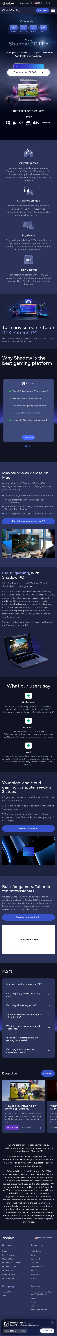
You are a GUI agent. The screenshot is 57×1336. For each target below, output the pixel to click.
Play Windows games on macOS (28, 521)
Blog (33, 1255)
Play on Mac (7, 1259)
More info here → (28, 79)
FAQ (32, 1270)
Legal (33, 1298)
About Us (6, 1292)
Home (4, 1251)
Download (35, 1259)
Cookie (34, 1306)
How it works (8, 1255)
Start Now (42, 10)
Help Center (36, 1251)
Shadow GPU (8, 1270)
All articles (48, 1073)
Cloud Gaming (11, 10)
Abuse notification (39, 1309)
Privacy (34, 1302)
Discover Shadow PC (28, 828)
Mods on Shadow (10, 1278)
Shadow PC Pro (9, 1266)
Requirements (37, 1266)
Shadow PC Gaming (11, 1262)
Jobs (4, 1295)
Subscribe (28, 437)
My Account (24, 3)
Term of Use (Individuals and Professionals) (41, 1293)
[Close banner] (52, 1322)
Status (34, 1278)
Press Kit (35, 1262)
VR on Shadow (8, 1274)
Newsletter (36, 1274)
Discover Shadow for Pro (28, 917)
